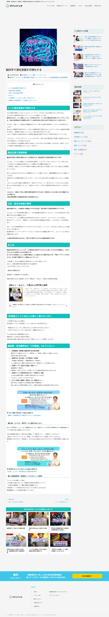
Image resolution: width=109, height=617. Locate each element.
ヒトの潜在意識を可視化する (17, 88)
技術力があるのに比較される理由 (38, 529)
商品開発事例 (55, 77)
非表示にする (39, 84)
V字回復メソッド (27, 75)
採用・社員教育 (79, 150)
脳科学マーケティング (16, 77)
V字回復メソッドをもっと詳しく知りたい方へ (21, 98)
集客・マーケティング (39, 75)
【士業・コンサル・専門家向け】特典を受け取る (22, 471)
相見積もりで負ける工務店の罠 (16, 528)
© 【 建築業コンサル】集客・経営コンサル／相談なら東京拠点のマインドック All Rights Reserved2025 (31, 615)
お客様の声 (73, 6)
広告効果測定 (64, 77)
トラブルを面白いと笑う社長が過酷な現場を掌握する (38, 550)
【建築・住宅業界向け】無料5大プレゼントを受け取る (24, 415)
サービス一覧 (50, 6)
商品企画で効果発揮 (14, 90)
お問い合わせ (97, 6)
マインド (77, 154)
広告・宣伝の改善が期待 (15, 93)
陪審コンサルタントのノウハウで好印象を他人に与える (93, 65)
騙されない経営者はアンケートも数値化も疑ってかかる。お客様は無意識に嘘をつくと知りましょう (87, 75)
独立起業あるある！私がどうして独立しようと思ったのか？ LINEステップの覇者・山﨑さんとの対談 (88, 57)
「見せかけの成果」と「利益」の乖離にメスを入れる (60, 550)
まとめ (10, 95)
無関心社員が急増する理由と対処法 (93, 47)
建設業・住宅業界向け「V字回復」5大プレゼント (22, 100)
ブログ (80, 6)
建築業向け (77, 133)
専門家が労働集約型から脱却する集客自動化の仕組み (60, 529)
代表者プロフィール (62, 6)
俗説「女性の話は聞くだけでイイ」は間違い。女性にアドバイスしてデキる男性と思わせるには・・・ (87, 39)
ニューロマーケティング (42, 77)
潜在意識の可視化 (29, 77)
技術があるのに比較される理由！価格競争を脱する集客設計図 (16, 550)
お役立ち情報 (88, 6)
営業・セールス (79, 145)
